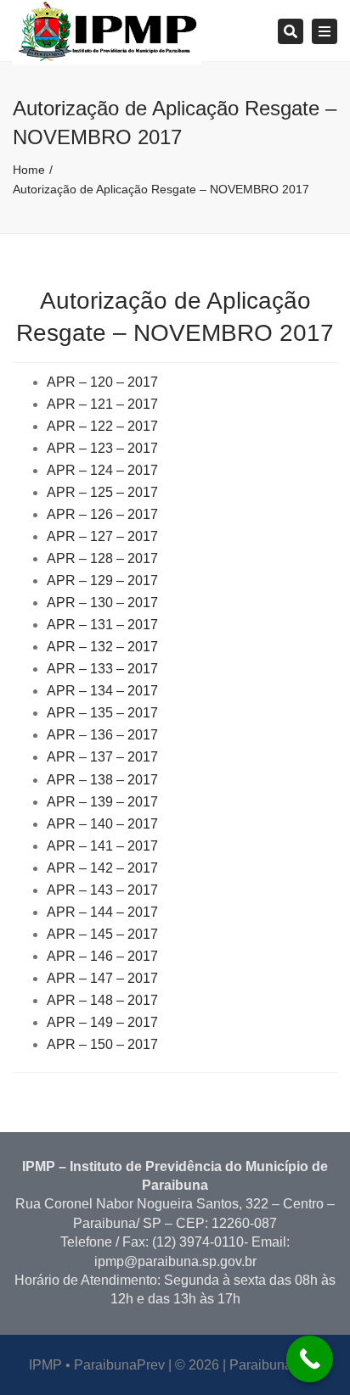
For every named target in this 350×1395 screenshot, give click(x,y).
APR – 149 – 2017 (102, 1022)
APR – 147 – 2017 (102, 978)
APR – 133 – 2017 (102, 668)
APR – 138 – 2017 (102, 780)
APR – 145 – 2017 (102, 934)
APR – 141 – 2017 (102, 846)
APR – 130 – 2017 (102, 602)
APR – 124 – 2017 (102, 470)
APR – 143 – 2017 (102, 890)
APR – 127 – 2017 (102, 536)
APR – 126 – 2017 (102, 514)
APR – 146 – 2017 (102, 956)
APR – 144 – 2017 (102, 912)
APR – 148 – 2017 (102, 1000)
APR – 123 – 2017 (102, 448)
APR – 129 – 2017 (102, 580)
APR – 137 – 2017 (102, 757)
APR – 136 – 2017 (102, 735)
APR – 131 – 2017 (102, 624)
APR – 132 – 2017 (102, 646)
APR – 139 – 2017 (102, 802)
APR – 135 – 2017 (102, 713)
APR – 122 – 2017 (102, 426)
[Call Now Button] (309, 1359)
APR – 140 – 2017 (102, 824)
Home (29, 169)
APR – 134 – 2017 (102, 691)
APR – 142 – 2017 (102, 868)
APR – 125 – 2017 (102, 492)
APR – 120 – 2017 (102, 382)
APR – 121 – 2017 (102, 404)
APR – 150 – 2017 (102, 1044)
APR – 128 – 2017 (102, 558)
